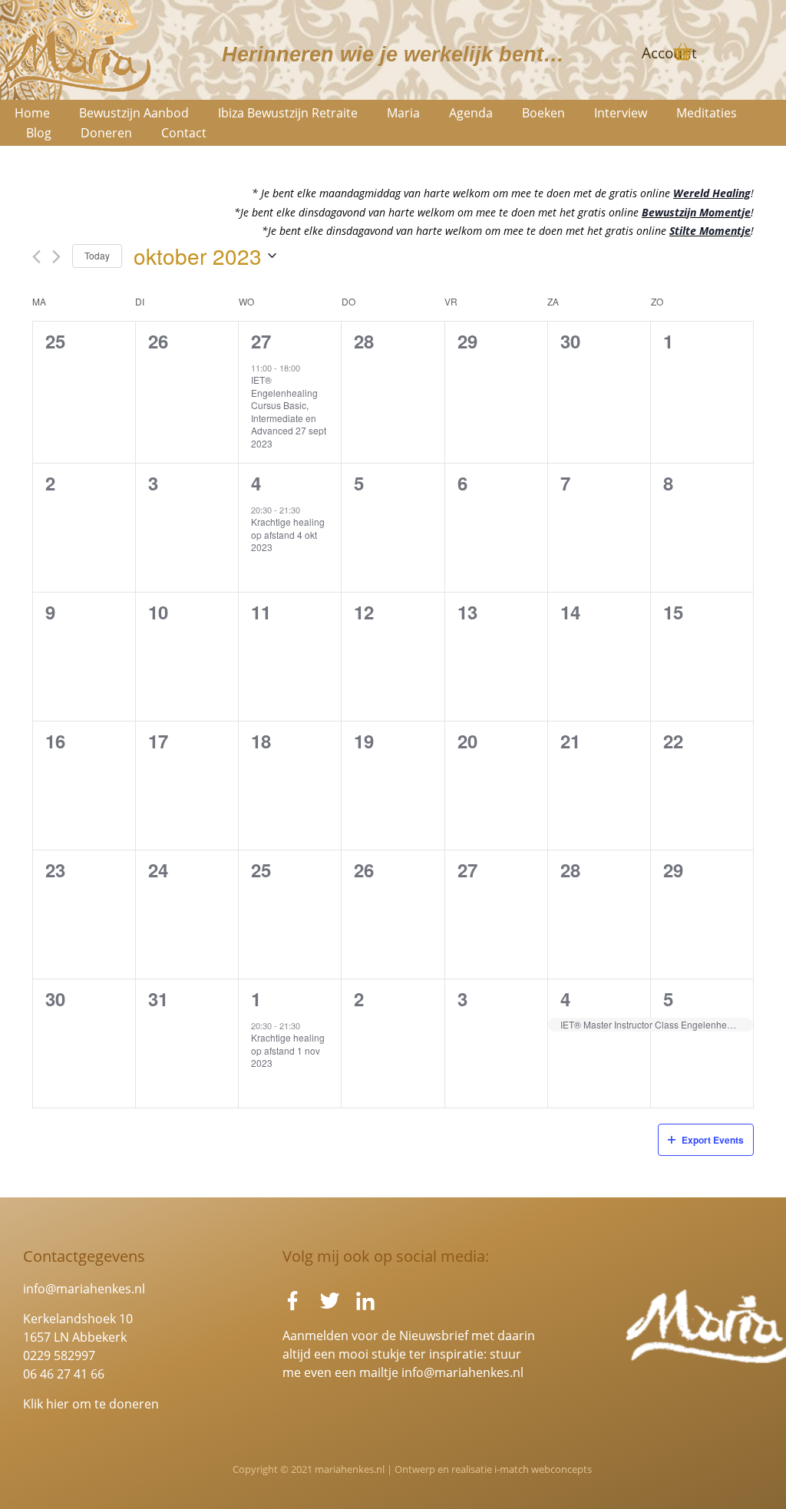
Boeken (543, 112)
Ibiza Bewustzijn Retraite (288, 112)
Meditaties (706, 112)
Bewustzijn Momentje (696, 212)
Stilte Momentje (710, 230)
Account (669, 53)
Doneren (106, 132)
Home (32, 112)
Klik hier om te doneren (91, 1403)
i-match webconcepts (543, 1469)
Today (97, 255)
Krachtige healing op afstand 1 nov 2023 (288, 1050)
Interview (620, 112)
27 (261, 341)
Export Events (713, 1140)
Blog (38, 132)
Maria (403, 112)
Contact (183, 132)
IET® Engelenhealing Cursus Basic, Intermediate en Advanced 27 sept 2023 (288, 411)
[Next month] (56, 256)
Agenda (471, 112)
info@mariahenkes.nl (84, 1288)
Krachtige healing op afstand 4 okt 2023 (288, 534)
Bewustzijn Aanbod (134, 112)
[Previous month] (36, 256)
